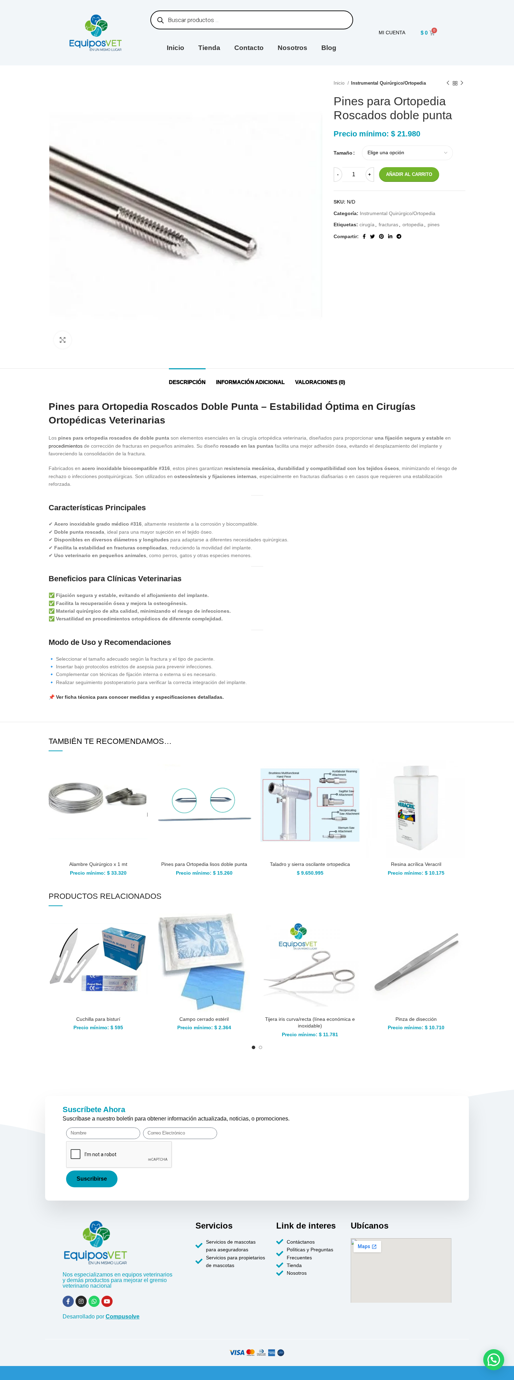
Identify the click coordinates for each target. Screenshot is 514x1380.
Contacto (249, 47)
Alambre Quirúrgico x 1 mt (98, 864)
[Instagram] (81, 1301)
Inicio (175, 47)
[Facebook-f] (68, 1301)
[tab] (187, 378)
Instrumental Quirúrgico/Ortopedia (388, 83)
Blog (328, 47)
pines (434, 224)
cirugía (366, 224)
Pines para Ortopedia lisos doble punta (204, 864)
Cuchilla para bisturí (98, 1019)
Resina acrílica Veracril (416, 864)
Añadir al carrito (409, 174)
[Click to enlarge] (62, 340)
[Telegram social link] (399, 236)
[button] (493, 1359)
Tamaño (343, 153)
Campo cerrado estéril (204, 1019)
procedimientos (66, 446)
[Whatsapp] (94, 1301)
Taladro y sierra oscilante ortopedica (310, 864)
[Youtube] (107, 1301)
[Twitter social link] (372, 236)
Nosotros (292, 47)
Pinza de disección (416, 1019)
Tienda (209, 47)
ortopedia (412, 224)
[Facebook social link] (364, 236)
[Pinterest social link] (381, 236)
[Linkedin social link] (390, 236)
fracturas (388, 224)
